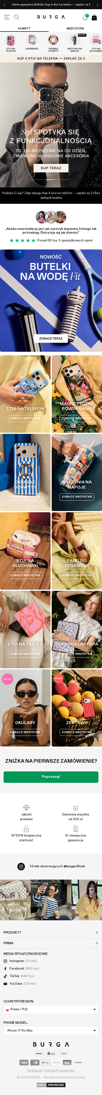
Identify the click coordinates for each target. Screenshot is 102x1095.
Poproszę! (51, 777)
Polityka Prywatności (59, 1070)
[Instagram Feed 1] (51, 900)
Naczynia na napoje (74, 50)
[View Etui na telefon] (11, 40)
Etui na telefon (11, 50)
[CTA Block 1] (51, 300)
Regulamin (34, 1070)
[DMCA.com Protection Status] (51, 1085)
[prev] (4, 4)
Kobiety (24, 28)
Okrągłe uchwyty (53, 50)
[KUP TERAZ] (51, 121)
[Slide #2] (63, 179)
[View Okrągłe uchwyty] (53, 40)
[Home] (51, 17)
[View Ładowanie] (32, 40)
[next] (97, 4)
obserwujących (57, 866)
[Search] (17, 17)
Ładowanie (32, 49)
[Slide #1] (51, 179)
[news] (85, 17)
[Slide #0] (38, 179)
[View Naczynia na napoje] (75, 40)
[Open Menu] (7, 17)
